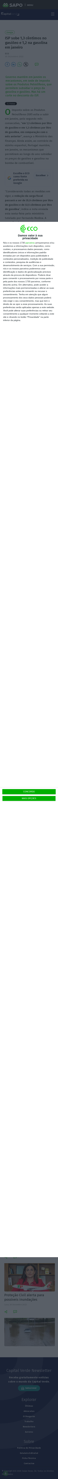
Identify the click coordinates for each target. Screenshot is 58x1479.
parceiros (30, 243)
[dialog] (29, 739)
